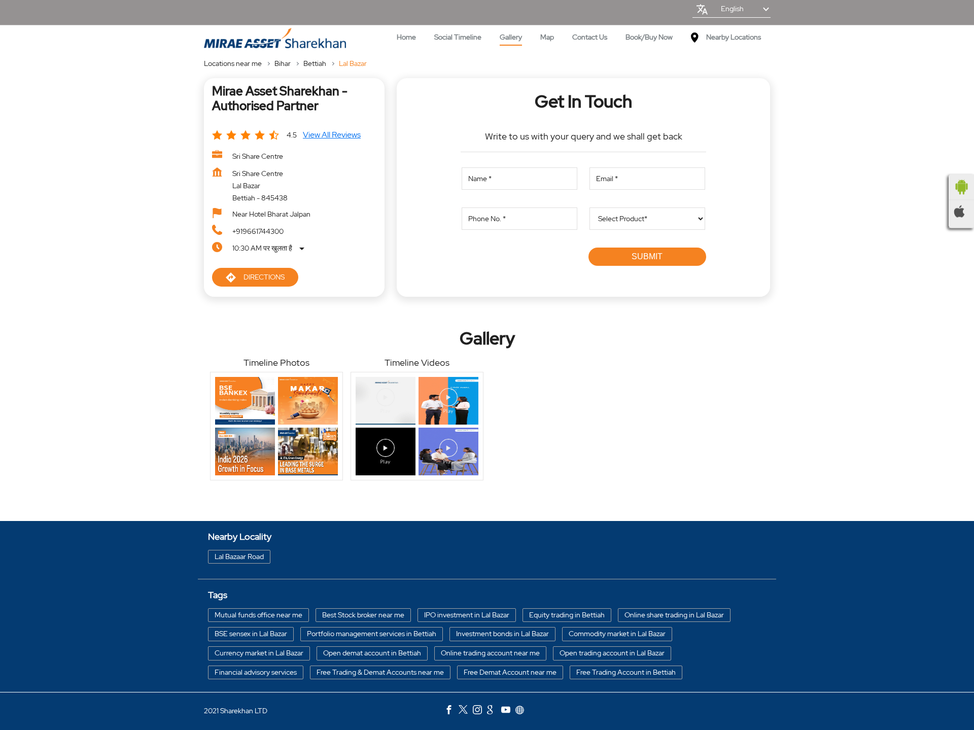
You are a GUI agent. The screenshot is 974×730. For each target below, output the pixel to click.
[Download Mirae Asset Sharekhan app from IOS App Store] (961, 211)
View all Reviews (332, 134)
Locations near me (233, 63)
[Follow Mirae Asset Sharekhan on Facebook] (451, 711)
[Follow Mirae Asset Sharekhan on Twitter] (466, 711)
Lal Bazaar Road (239, 556)
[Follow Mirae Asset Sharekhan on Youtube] (508, 711)
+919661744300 (258, 231)
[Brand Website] (522, 711)
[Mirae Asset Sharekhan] (275, 38)
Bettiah (314, 63)
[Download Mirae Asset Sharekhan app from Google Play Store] (961, 186)
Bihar (282, 63)
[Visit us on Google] (494, 711)
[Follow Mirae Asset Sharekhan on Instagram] (480, 711)
